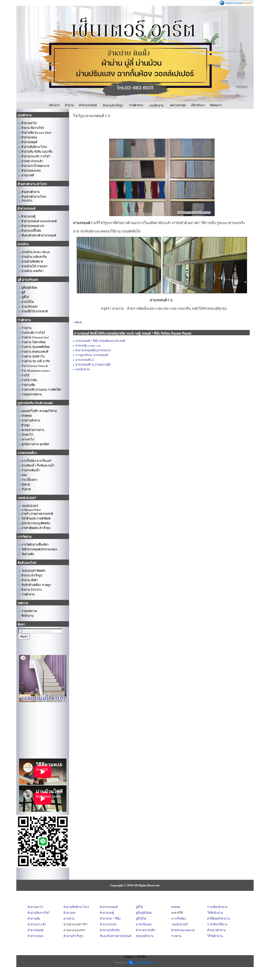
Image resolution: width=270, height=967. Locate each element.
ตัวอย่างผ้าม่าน (216, 930)
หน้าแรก (54, 105)
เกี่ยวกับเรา (198, 105)
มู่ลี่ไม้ (139, 906)
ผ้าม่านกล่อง (35, 935)
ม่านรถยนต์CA (84, 359)
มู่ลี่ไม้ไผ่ (141, 918)
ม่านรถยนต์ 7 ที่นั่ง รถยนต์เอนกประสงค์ (100, 340)
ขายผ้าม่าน (136, 105)
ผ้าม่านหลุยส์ (36, 930)
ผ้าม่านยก (70, 912)
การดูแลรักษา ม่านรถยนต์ (91, 355)
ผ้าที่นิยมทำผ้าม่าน (218, 918)
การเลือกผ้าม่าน (217, 906)
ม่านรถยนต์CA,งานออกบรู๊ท (92, 364)
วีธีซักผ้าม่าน (215, 912)
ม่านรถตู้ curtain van (88, 345)
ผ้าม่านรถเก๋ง (108, 924)
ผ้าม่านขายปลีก (145, 930)
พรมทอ (175, 906)
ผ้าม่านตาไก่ (35, 906)
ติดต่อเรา (216, 105)
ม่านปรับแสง (144, 924)
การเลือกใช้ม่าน (217, 924)
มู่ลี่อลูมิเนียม (144, 912)
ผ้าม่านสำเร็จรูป (73, 935)
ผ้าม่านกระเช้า (37, 924)
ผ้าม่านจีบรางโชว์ (38, 912)
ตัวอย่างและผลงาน (183, 930)
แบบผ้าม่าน (82, 369)
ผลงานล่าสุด (178, 105)
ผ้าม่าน (69, 105)
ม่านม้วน (69, 918)
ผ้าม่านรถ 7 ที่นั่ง (110, 918)
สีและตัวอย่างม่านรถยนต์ (115, 935)
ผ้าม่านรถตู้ (107, 912)
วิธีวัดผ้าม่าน (215, 935)
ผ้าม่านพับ (34, 918)
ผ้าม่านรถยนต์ (88, 105)
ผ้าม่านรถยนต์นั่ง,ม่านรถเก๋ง (92, 350)
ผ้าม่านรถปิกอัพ (109, 930)
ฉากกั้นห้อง (178, 918)
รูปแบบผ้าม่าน (144, 935)
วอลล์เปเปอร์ (179, 924)
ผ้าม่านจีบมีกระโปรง (76, 906)
